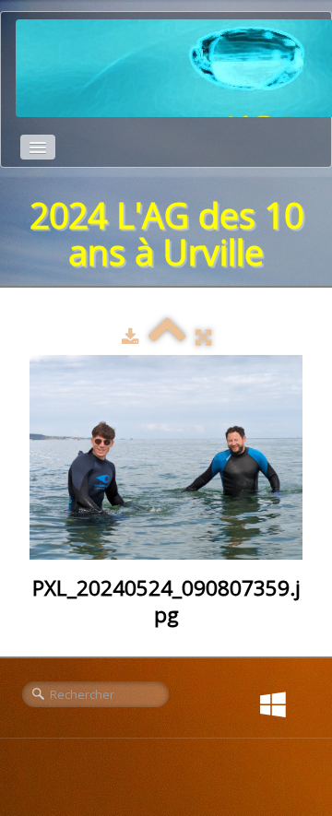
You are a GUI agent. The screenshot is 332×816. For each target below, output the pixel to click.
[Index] (167, 336)
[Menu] (37, 147)
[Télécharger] (130, 336)
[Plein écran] (203, 336)
